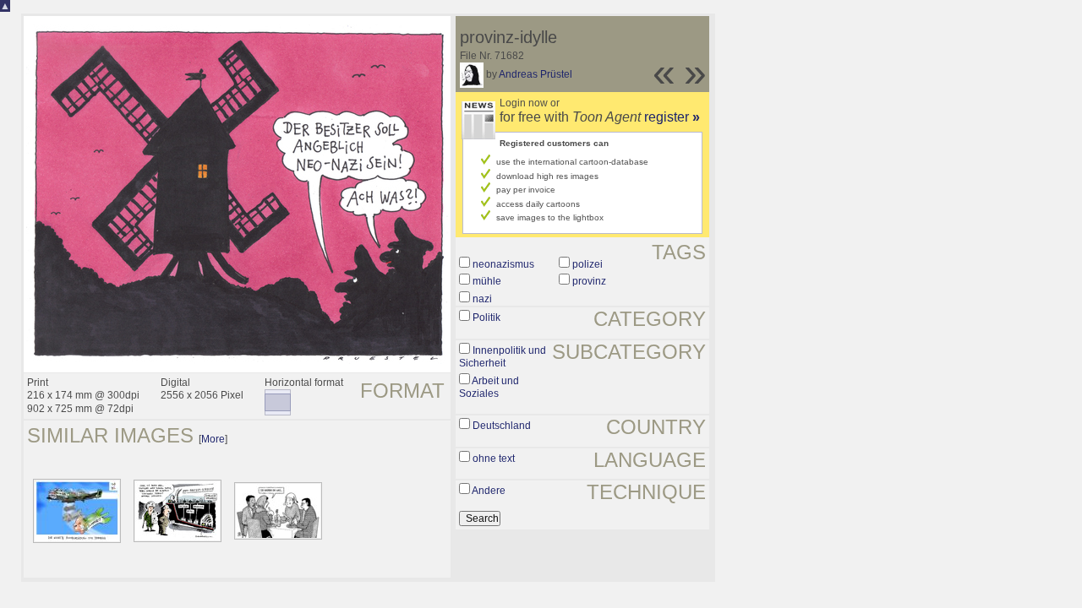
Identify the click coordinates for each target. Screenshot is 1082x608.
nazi (482, 299)
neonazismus (503, 264)
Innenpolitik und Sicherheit (502, 357)
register (672, 117)
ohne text (494, 458)
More (213, 439)
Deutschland (502, 426)
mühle (487, 281)
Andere (488, 491)
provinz (589, 281)
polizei (587, 264)
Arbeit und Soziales (489, 387)
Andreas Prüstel (535, 74)
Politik (486, 317)
